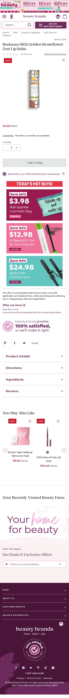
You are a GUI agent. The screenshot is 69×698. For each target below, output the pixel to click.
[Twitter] (31, 668)
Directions (14, 368)
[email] (53, 668)
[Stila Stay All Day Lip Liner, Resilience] (49, 452)
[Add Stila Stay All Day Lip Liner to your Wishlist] (58, 421)
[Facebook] (16, 668)
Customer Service (14, 606)
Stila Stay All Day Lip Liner (49, 459)
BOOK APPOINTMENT (53, 25)
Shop (6, 590)
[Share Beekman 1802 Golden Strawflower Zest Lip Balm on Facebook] (14, 343)
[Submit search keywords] (29, 25)
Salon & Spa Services (16, 615)
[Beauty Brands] (34, 17)
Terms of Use (34, 678)
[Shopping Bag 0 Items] (64, 16)
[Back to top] (61, 623)
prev (5, 450)
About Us (8, 598)
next (63, 450)
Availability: (8, 136)
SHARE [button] (34, 343)
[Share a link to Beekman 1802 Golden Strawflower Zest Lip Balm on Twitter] (24, 343)
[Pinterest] (38, 668)
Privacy (20, 678)
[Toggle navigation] (4, 16)
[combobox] (18, 25)
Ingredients (15, 379)
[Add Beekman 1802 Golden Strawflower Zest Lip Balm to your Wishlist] (63, 60)
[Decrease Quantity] (17, 148)
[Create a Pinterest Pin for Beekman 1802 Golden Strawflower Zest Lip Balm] (5, 343)
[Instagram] (23, 668)
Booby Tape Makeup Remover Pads (20, 453)
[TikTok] (45, 668)
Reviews (12, 391)
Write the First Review (55, 54)
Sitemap (48, 678)
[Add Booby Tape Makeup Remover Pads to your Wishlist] (29, 421)
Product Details (18, 356)
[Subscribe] (60, 564)
